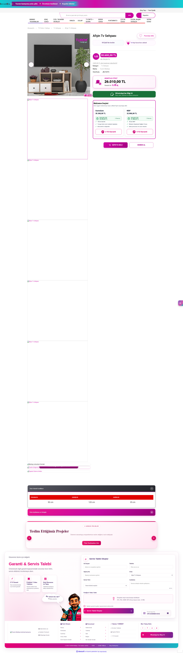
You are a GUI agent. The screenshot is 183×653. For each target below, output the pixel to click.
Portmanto (63, 630)
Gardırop (62, 633)
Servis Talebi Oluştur (108, 610)
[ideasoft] (80, 652)
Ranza (62, 627)
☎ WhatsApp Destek (43, 635)
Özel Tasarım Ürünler (66, 639)
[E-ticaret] (91, 651)
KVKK (93, 645)
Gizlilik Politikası (102, 645)
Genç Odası (63, 636)
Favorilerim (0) (180, 303)
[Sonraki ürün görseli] (86, 64)
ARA (129, 15)
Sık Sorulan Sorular (91, 639)
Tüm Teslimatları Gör (91, 543)
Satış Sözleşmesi (113, 645)
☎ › (157, 635)
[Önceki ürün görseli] (31, 64)
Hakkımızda (89, 627)
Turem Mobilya (105, 69)
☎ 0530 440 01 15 (43, 629)
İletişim (87, 636)
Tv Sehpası (105, 66)
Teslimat (88, 630)
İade (87, 633)
